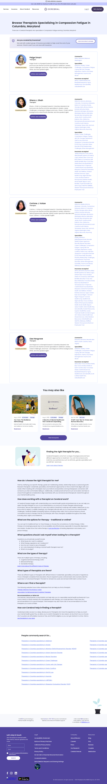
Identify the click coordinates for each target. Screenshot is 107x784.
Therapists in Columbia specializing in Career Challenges (39, 660)
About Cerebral (25, 9)
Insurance (14, 9)
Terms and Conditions (41, 748)
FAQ (89, 741)
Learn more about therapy (54, 465)
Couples (91, 748)
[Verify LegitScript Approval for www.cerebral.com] (37, 769)
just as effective (54, 528)
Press (72, 745)
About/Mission (75, 738)
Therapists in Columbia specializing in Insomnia (36, 676)
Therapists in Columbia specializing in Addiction (36, 641)
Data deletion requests (54, 1)
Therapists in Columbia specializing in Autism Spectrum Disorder (41, 652)
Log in (87, 9)
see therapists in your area (26, 618)
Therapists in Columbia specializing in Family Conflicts (38, 668)
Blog (89, 738)
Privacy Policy (38, 751)
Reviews (91, 745)
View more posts (53, 438)
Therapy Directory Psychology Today (29, 590)
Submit (13, 758)
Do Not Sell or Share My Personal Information (48, 755)
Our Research (75, 748)
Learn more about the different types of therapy (33, 566)
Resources (35, 9)
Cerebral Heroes (76, 751)
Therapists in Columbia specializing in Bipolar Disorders (39, 656)
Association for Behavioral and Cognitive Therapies (34, 592)
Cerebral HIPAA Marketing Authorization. (18, 753)
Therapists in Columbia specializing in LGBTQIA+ (36, 680)
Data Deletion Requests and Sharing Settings (49, 762)
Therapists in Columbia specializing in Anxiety (35, 645)
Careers (73, 741)
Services (6, 9)
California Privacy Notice (42, 745)
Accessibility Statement (42, 738)
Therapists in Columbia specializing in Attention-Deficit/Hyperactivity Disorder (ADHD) (48, 649)
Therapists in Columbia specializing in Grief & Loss (37, 672)
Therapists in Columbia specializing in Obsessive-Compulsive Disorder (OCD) (45, 684)
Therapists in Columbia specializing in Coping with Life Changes (41, 664)
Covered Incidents (40, 758)
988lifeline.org (85, 722)
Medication (92, 751)
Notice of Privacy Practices (43, 741)
